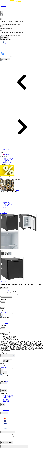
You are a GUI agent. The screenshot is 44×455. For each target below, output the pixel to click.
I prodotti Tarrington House (8, 158)
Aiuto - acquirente (6, 400)
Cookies (1, 452)
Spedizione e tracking (7, 397)
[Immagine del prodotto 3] (10, 253)
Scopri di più (3, 301)
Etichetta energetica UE (7, 359)
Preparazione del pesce (7, 162)
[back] (1, 12)
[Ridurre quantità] (0, 313)
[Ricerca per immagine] (1, 15)
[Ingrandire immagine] (12, 268)
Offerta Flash (16, 175)
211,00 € (2, 308)
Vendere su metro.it (6, 409)
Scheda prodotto (3, 281)
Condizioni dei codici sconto (8, 395)
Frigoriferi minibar (6, 205)
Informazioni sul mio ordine (8, 396)
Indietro (4, 207)
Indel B (7, 290)
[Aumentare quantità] (12, 313)
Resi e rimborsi (5, 399)
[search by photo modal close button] (1, 19)
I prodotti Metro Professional (8, 159)
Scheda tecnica (5, 361)
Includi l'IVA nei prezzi (4, 59)
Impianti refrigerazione (7, 203)
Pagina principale (6, 202)
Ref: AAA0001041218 (4, 287)
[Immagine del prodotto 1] (2, 253)
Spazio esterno (16, 190)
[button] (22, 210)
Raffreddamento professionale (13, 178)
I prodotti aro (5, 161)
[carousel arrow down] (1, 256)
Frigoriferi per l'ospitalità (7, 204)
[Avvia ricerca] (1, 26)
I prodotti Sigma (6, 160)
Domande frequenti (6, 401)
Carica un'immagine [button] (6, 24)
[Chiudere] (1, 60)
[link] (23, 47)
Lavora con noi (5, 387)
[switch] (5, 39)
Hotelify (6, 323)
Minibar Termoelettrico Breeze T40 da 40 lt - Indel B (20, 284)
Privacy (1, 451)
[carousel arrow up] (1, 251)
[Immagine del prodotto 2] (6, 253)
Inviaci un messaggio (6, 439)
